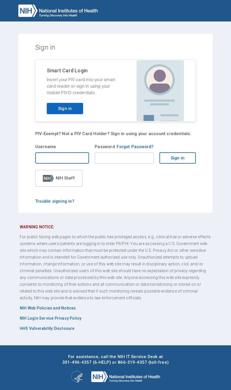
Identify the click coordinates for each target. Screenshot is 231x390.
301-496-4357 (77, 362)
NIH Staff (65, 178)
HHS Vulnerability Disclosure (47, 328)
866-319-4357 (132, 362)
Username (45, 146)
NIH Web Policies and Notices (48, 308)
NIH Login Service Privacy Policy (50, 318)
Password (105, 146)
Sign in (65, 108)
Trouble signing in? (54, 201)
